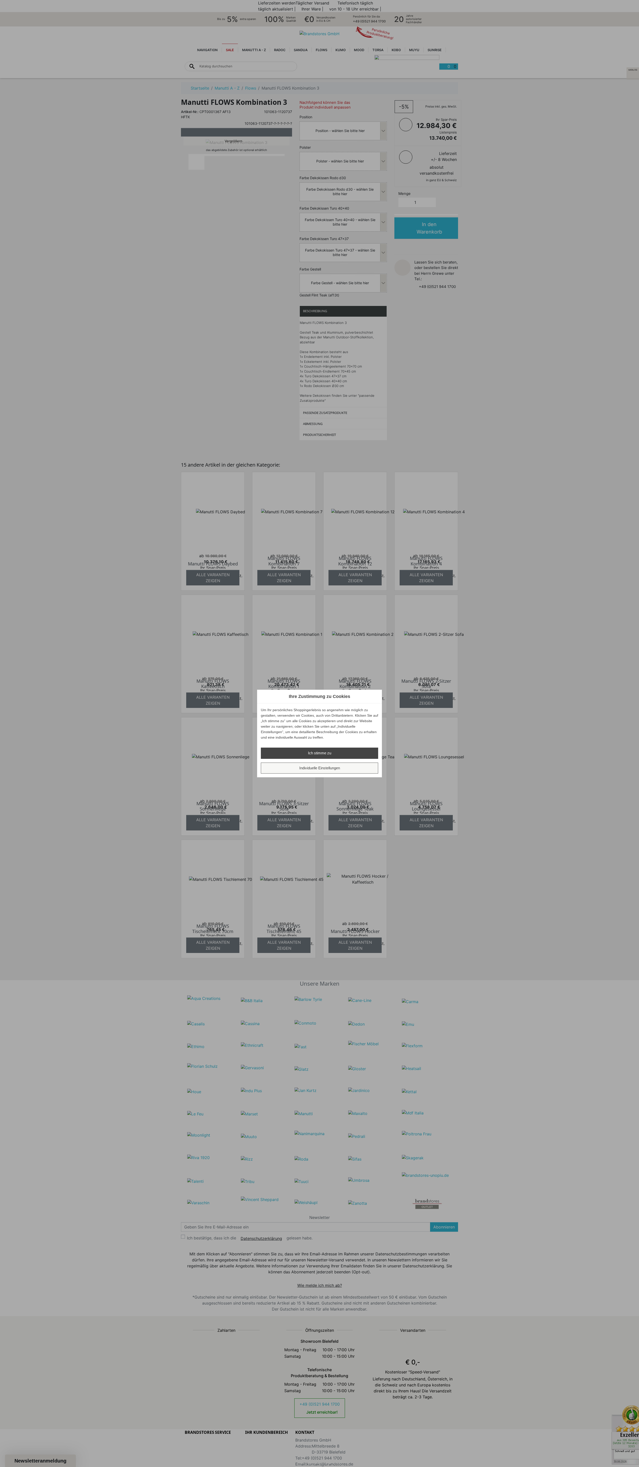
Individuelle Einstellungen (319, 768)
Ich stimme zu (319, 753)
